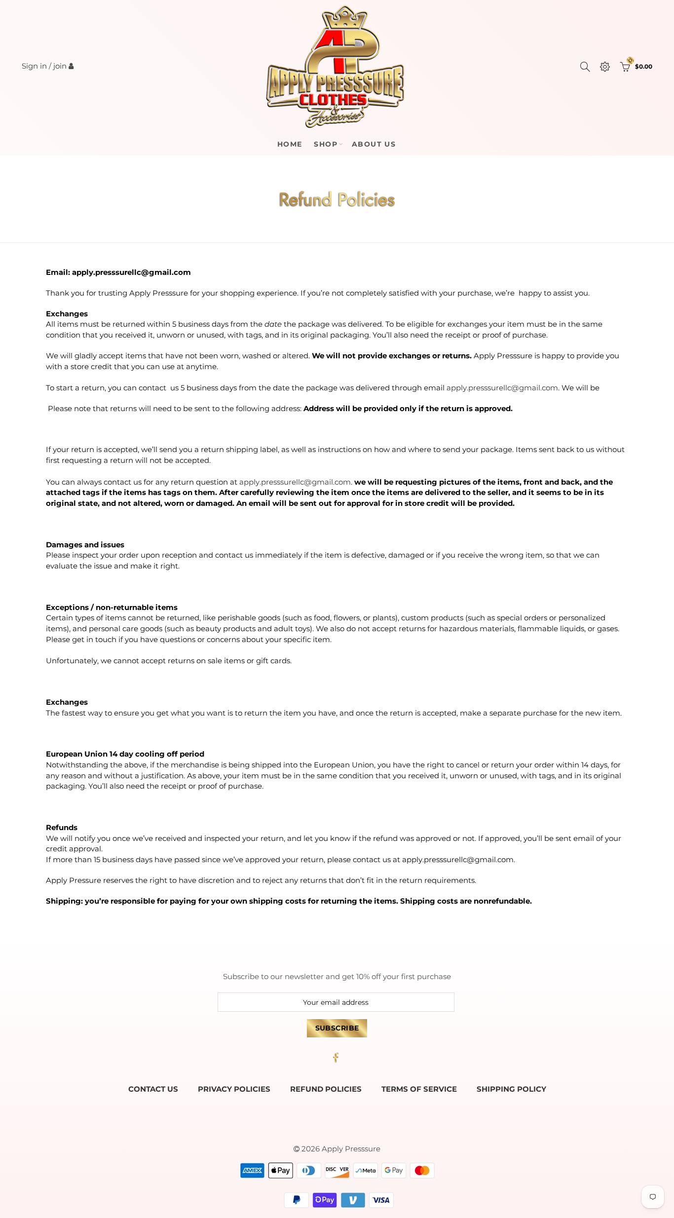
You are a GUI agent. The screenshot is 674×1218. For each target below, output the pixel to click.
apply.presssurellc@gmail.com (502, 387)
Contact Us (153, 1089)
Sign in (34, 66)
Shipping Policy (511, 1089)
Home (289, 144)
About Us (374, 144)
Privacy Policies (234, 1089)
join (60, 66)
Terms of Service (419, 1089)
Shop (325, 144)
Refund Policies (326, 1089)
